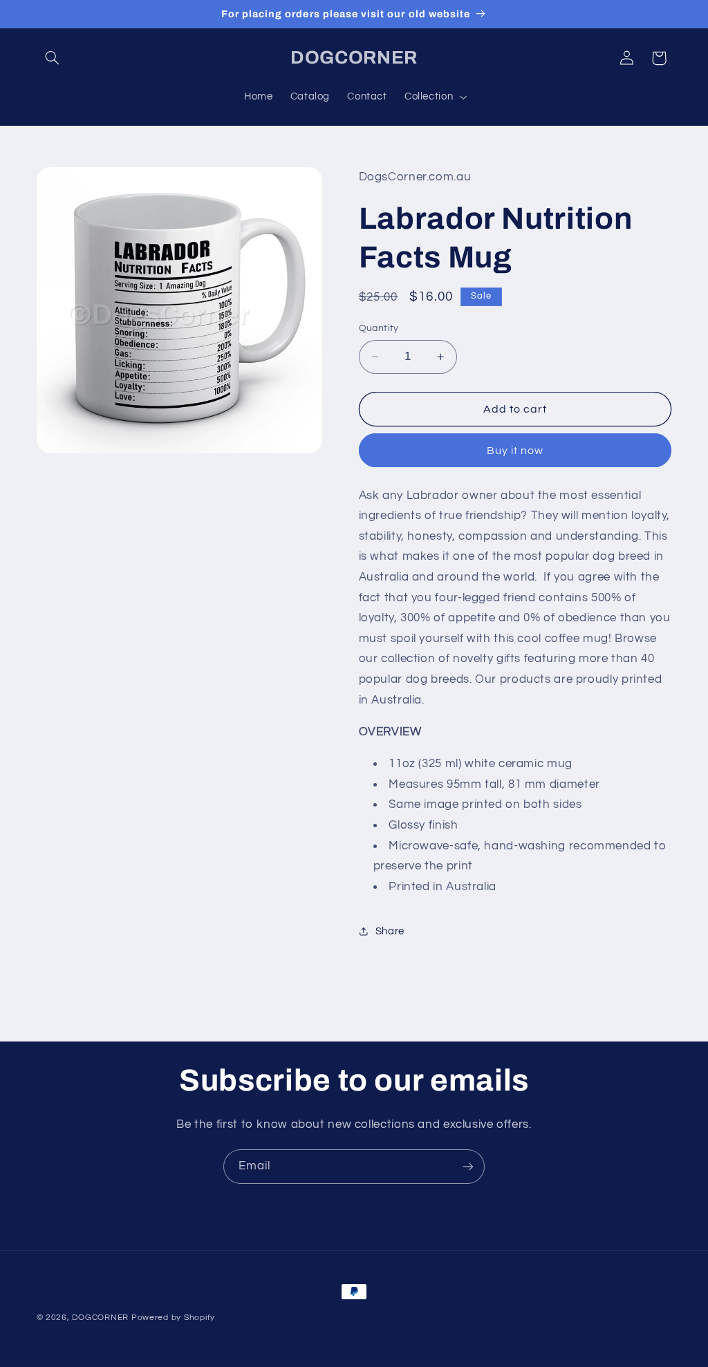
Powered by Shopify (173, 1317)
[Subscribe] (468, 1166)
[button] (52, 58)
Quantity (379, 328)
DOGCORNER (100, 1317)
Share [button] (389, 931)
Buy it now (515, 450)
